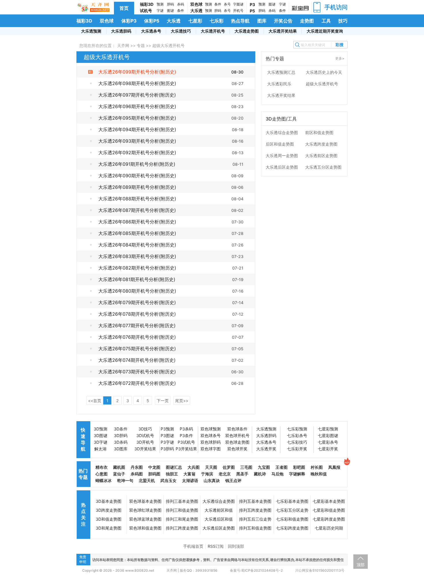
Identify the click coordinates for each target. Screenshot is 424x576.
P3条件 (186, 435)
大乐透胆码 (121, 31)
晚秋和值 (319, 473)
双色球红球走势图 (145, 510)
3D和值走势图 (108, 519)
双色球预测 (210, 428)
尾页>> (181, 400)
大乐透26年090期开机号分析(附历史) (137, 175)
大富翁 (189, 473)
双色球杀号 (210, 435)
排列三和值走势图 (182, 510)
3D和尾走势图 (108, 528)
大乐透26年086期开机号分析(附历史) (137, 222)
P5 (252, 10)
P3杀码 (186, 428)
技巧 (343, 21)
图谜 (170, 10)
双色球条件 (237, 428)
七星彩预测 (328, 428)
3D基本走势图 (108, 501)
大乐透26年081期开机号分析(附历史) (136, 279)
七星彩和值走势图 (329, 510)
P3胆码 (167, 448)
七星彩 (195, 21)
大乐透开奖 (266, 448)
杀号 (227, 4)
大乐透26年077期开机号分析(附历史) (137, 325)
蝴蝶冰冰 (103, 480)
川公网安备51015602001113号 (319, 570)
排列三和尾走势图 (182, 519)
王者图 (281, 467)
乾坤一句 (125, 480)
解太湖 (100, 448)
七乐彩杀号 (297, 435)
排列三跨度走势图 (182, 528)
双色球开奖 (237, 448)
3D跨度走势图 (108, 510)
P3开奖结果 (186, 448)
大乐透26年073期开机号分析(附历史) (137, 371)
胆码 (170, 4)
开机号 (238, 10)
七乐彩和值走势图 (292, 519)
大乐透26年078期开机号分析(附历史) (137, 314)
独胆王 (172, 473)
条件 (180, 10)
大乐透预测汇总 (281, 72)
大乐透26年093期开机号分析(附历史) (137, 141)
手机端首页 (193, 546)
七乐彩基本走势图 (292, 501)
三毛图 (246, 467)
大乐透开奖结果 (283, 31)
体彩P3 (129, 21)
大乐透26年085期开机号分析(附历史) (137, 233)
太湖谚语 (190, 480)
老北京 (225, 473)
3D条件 (120, 428)
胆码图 (154, 473)
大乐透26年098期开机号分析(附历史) (137, 83)
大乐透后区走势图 (282, 167)
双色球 (196, 4)
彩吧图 (299, 467)
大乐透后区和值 (219, 519)
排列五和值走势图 (255, 528)
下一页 (163, 400)
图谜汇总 (174, 467)
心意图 (101, 473)
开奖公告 (283, 21)
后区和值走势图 (280, 144)
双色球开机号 (237, 435)
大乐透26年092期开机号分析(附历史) (137, 152)
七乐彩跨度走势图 (292, 528)
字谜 (160, 10)
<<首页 (94, 400)
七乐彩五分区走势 (292, 510)
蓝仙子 (119, 473)
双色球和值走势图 (145, 528)
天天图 (211, 467)
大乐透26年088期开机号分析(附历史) (137, 199)
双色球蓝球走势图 (145, 519)
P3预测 (167, 428)
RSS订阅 (216, 546)
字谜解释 (297, 473)
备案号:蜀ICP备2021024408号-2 (256, 570)
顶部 (361, 564)
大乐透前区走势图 (321, 155)
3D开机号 (145, 442)
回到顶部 (236, 546)
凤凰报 (334, 467)
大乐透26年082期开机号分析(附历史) (137, 268)
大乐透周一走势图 (282, 155)
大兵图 (193, 467)
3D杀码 (120, 442)
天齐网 (123, 45)
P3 (252, 4)
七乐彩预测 (297, 428)
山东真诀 (212, 480)
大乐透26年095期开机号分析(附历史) (137, 118)
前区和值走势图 (319, 132)
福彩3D (146, 4)
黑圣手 (242, 473)
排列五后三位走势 (255, 519)
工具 (326, 21)
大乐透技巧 (181, 31)
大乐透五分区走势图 (323, 167)
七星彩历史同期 (329, 528)
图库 (262, 21)
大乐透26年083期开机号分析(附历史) (137, 256)
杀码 (180, 4)
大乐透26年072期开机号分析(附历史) (137, 383)
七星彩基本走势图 (329, 501)
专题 (141, 45)
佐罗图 (229, 467)
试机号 (146, 10)
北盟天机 (147, 480)
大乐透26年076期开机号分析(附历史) (137, 337)
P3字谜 (167, 442)
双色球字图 (210, 448)
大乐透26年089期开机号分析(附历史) (137, 187)
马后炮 (277, 473)
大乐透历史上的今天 (324, 72)
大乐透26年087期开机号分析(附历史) (137, 210)
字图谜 (238, 4)
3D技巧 (145, 428)
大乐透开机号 (213, 31)
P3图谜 (167, 435)
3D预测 (100, 428)
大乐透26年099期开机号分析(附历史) (137, 72)
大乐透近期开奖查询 (325, 31)
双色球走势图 (237, 442)
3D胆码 (120, 435)
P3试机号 (186, 442)
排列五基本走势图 (255, 501)
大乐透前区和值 (219, 510)
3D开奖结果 (145, 448)
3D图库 (120, 448)
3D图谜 (100, 435)
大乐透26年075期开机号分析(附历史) (137, 348)
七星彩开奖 (328, 448)
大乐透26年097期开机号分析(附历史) (137, 95)
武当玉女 (168, 480)
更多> (339, 58)
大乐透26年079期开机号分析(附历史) (137, 302)
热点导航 (240, 21)
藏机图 (119, 467)
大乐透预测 (91, 31)
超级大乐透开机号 (322, 83)
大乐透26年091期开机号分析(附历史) (136, 164)
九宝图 (264, 467)
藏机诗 (260, 473)
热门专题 (83, 474)
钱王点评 (233, 480)
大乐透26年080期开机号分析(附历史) (137, 291)
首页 (124, 8)
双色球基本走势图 (145, 501)
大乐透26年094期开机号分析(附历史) (137, 129)
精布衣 (101, 467)
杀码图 (137, 473)
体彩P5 (151, 21)
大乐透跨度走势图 (321, 144)
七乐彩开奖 (297, 448)
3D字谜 (100, 442)
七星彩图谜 (328, 435)
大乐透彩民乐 (279, 83)
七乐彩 (217, 21)
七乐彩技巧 (297, 442)
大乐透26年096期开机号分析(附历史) (137, 106)
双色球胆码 (210, 442)
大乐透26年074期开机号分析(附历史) (137, 360)
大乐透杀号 (151, 31)
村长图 (317, 467)
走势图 (307, 21)
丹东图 (137, 467)
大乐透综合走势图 (282, 132)
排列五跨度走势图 (255, 510)
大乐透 (196, 10)
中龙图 (154, 467)
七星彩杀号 (328, 442)
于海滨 (207, 473)
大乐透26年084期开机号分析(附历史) (137, 245)
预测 (160, 4)
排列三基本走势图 (182, 501)
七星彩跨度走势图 (329, 519)
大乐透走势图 (246, 31)
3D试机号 (145, 435)
